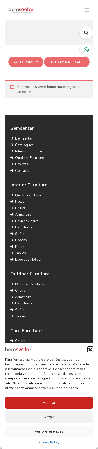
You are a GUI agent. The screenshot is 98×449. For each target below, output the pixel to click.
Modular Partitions (30, 284)
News (19, 201)
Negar (49, 417)
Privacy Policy (48, 442)
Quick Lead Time (28, 195)
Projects (21, 164)
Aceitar (49, 402)
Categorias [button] (24, 62)
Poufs (20, 246)
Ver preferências (49, 431)
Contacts (22, 170)
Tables (20, 253)
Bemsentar (24, 138)
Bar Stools (23, 227)
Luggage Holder (28, 259)
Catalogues (24, 145)
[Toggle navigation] (87, 9)
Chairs (20, 208)
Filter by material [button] (66, 62)
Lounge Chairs (26, 221)
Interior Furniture (28, 151)
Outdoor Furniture (29, 158)
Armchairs (23, 214)
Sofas (20, 234)
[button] (90, 349)
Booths (21, 240)
